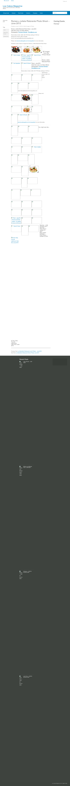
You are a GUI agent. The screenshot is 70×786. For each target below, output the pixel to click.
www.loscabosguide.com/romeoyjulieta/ (25, 41)
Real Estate (20, 13)
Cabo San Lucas (6, 33)
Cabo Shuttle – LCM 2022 (27, 362)
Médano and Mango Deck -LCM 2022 (27, 467)
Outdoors (28, 13)
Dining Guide (6, 13)
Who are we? (6, 0)
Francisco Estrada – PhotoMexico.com (27, 32)
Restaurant (6, 36)
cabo (5, 30)
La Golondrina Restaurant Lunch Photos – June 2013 (30, 351)
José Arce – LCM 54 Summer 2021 (27, 677)
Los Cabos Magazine (12, 5)
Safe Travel (5, 17)
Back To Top (65, 783)
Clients (12, 0)
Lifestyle (13, 13)
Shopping (35, 13)
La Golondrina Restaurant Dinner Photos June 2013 (27, 352)
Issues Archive (14, 17)
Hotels (41, 13)
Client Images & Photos (29, 26)
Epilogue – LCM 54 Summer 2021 (27, 572)
